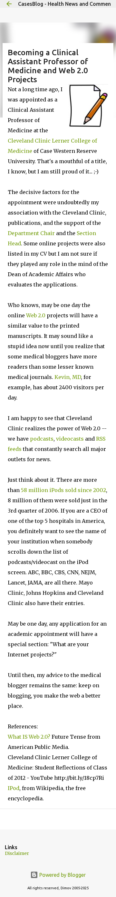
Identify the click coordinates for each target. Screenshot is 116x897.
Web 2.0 (35, 315)
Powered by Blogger (62, 875)
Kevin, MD (67, 377)
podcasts (41, 438)
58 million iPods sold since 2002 (63, 490)
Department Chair (31, 233)
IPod (13, 788)
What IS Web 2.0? (29, 737)
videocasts (70, 438)
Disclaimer (17, 853)
